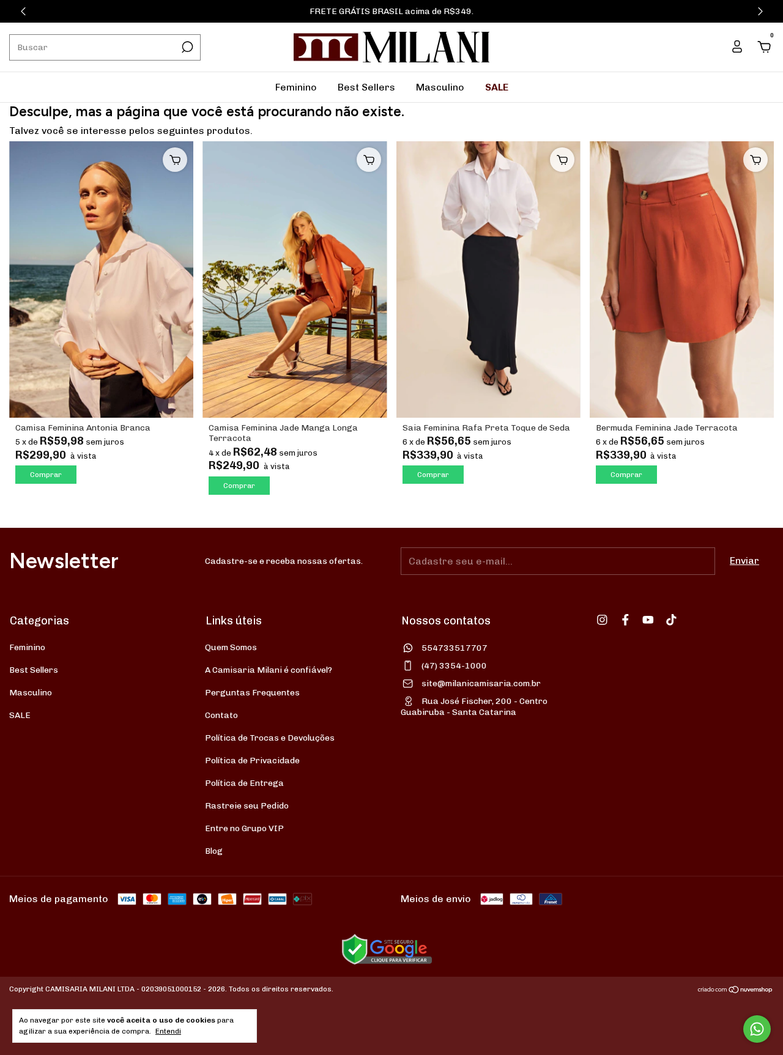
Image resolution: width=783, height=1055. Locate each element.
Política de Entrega (244, 783)
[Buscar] (186, 47)
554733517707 (454, 648)
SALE (496, 87)
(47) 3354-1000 (454, 666)
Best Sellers (366, 87)
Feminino (296, 87)
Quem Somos (231, 647)
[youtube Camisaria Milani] (648, 620)
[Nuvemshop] (735, 990)
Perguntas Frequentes (252, 692)
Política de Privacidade (252, 760)
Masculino (440, 87)
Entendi (168, 1031)
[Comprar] (175, 159)
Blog (214, 851)
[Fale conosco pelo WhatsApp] (757, 1029)
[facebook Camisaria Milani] (625, 620)
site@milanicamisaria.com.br (481, 683)
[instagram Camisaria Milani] (602, 620)
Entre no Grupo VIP (244, 828)
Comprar (46, 474)
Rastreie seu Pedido (247, 806)
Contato (221, 715)
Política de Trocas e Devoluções (270, 738)
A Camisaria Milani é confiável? (268, 670)
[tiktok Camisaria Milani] (671, 620)
